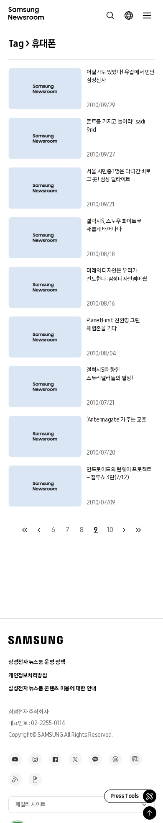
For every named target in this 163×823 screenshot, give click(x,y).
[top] (149, 813)
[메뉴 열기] (147, 15)
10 (110, 530)
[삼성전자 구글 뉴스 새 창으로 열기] (35, 779)
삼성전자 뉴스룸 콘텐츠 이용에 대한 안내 (52, 688)
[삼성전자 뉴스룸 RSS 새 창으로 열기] (15, 779)
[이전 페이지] (39, 530)
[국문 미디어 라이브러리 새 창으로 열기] (135, 759)
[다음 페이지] (124, 530)
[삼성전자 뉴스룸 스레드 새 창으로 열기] (115, 759)
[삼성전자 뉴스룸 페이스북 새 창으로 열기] (55, 759)
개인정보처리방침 (27, 675)
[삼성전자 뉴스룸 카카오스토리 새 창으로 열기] (95, 759)
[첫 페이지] (24, 530)
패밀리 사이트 (30, 804)
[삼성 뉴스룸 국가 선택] (128, 15)
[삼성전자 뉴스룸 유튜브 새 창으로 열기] (15, 759)
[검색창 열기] (110, 15)
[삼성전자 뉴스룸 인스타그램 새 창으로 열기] (35, 759)
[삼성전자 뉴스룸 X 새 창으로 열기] (75, 759)
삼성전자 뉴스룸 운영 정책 (36, 662)
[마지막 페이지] (138, 530)
